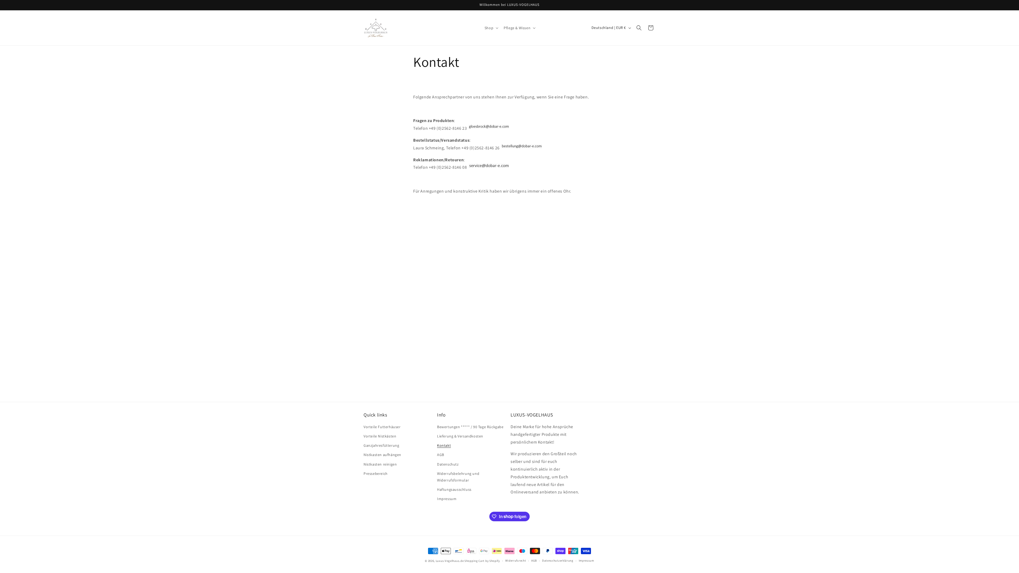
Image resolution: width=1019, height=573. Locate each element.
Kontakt (444, 445)
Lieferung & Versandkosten (460, 436)
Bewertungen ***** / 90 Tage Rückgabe (470, 426)
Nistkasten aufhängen (382, 454)
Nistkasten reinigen (380, 464)
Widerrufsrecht (515, 560)
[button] (490, 27)
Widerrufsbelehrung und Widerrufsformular (458, 477)
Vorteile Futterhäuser (382, 426)
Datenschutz (448, 464)
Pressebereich (376, 473)
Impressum (446, 498)
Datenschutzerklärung (557, 560)
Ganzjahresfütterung (381, 445)
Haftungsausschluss (454, 489)
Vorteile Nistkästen (380, 436)
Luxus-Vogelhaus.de (450, 561)
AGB (440, 454)
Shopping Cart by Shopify (482, 561)
